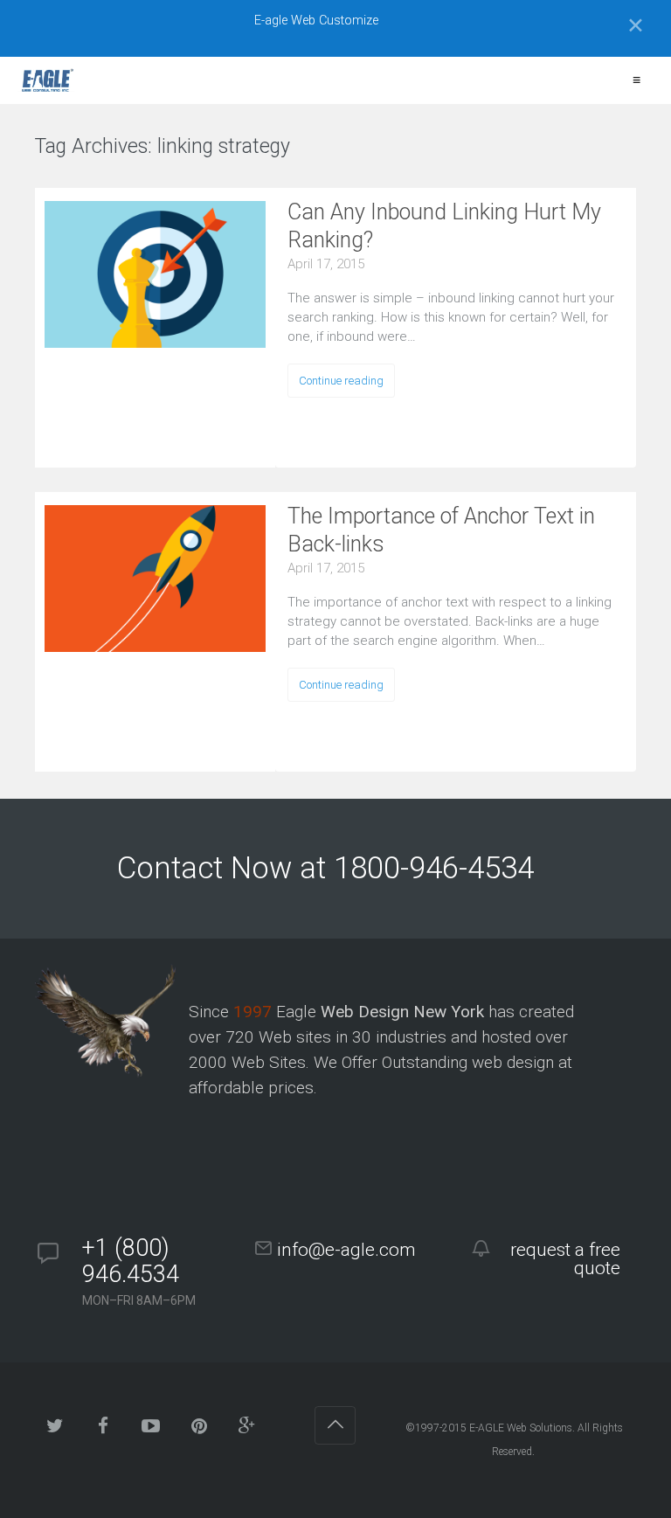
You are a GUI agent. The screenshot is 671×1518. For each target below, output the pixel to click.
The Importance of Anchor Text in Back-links (441, 530)
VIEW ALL (343, 149)
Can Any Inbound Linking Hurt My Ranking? (444, 226)
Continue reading (341, 380)
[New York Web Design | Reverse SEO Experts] (45, 80)
